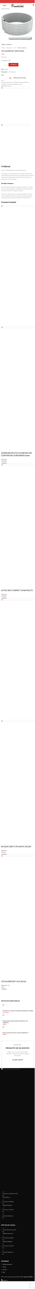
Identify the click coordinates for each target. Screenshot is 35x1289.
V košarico (13, 64)
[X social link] (17, 1)
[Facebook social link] (16, 1)
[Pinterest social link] (19, 1)
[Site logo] (17, 5)
